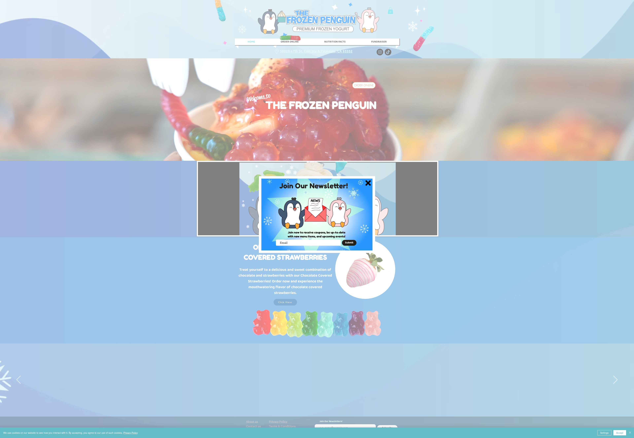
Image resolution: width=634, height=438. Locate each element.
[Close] (630, 432)
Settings (604, 432)
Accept (619, 432)
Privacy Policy (130, 432)
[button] (368, 183)
